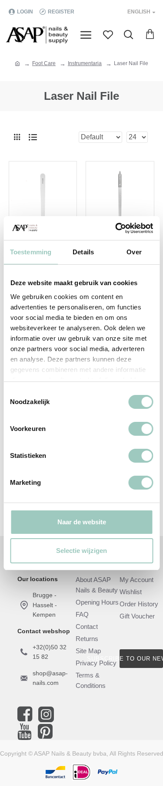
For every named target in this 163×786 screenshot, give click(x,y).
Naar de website (81, 522)
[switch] (140, 429)
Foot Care (44, 63)
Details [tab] (83, 252)
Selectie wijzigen (81, 550)
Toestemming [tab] (30, 252)
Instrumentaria (85, 63)
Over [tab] (133, 252)
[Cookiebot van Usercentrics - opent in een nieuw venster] (116, 228)
